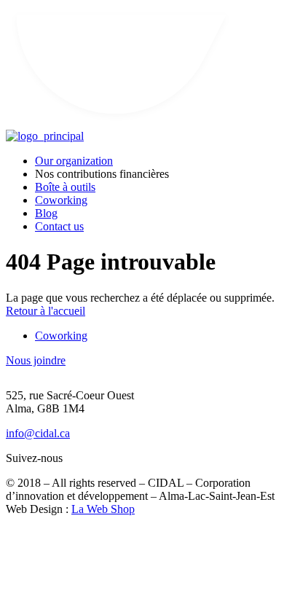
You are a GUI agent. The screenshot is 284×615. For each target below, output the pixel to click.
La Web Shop (103, 509)
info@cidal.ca (38, 433)
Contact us (59, 226)
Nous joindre (36, 360)
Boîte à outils (65, 187)
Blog (46, 213)
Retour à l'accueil (45, 311)
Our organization (74, 160)
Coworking (61, 200)
